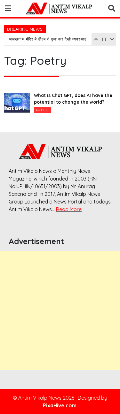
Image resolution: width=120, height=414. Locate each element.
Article (43, 110)
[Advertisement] (60, 310)
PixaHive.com (59, 405)
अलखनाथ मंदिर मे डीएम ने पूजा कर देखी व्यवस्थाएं (47, 39)
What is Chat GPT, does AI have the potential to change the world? (73, 98)
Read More (69, 209)
